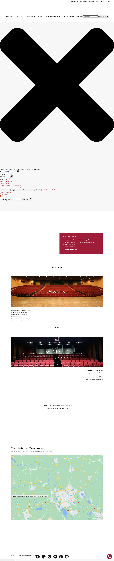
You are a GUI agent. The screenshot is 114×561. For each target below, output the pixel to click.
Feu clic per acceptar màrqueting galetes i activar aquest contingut (29, 496)
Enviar (15, 431)
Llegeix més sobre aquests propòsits (11, 188)
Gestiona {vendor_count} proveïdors (10, 186)
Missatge (14, 424)
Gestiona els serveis (6, 183)
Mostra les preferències (22, 190)
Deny (12, 190)
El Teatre (19, 16)
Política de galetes (5, 192)
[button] (57, 85)
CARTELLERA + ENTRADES (52, 16)
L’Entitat (74, 1)
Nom (12, 415)
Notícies (40, 16)
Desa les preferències (35, 190)
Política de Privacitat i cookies (43, 428)
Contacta (102, 1)
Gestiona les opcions (6, 181)
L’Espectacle (8, 16)
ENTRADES (83, 1)
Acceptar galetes (5, 190)
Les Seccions (30, 16)
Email (13, 418)
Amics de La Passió (68, 16)
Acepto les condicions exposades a (33, 428)
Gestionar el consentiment (8, 560)
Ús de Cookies (4, 194)
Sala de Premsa (93, 1)
